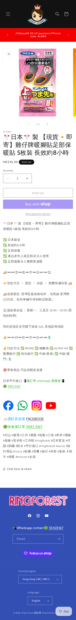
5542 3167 (14, 386)
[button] (8, 14)
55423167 (56, 528)
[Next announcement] (68, 34)
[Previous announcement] (7, 34)
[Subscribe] (58, 539)
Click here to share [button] (19, 469)
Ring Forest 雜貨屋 (31, 612)
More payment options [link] (38, 213)
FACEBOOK (35, 419)
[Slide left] (29, 124)
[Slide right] (47, 124)
